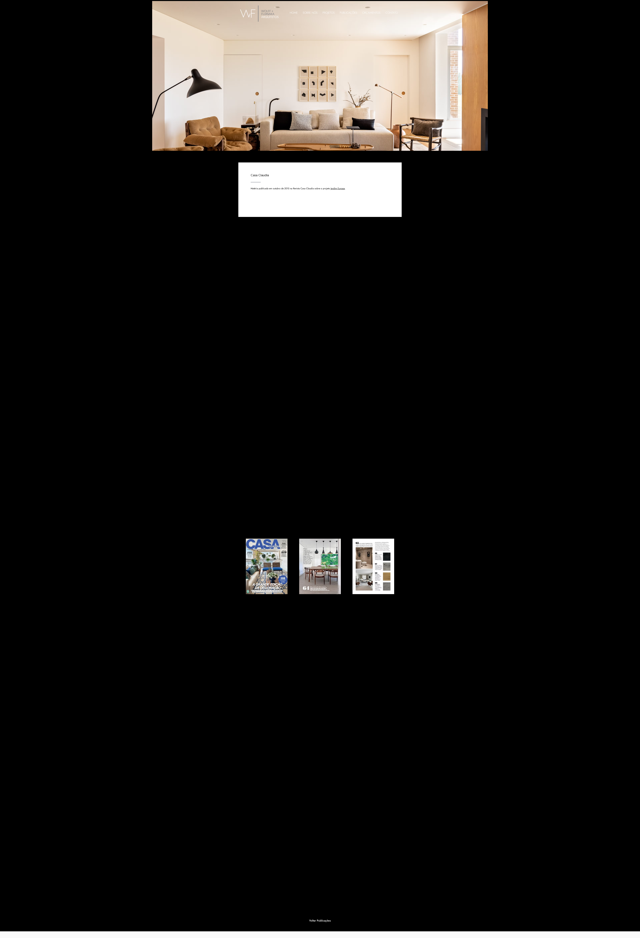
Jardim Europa (338, 188)
